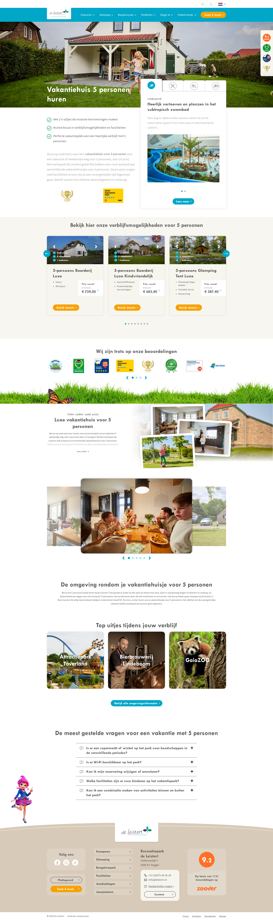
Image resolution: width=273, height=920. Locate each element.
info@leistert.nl (157, 879)
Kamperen (86, 14)
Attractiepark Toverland (75, 660)
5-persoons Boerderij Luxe (72, 273)
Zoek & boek (212, 15)
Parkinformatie (185, 14)
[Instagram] (66, 863)
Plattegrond (65, 880)
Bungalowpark (125, 14)
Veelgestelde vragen (160, 886)
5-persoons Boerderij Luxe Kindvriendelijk (133, 273)
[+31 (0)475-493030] (211, 4)
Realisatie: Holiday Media (78, 916)
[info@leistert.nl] (202, 4)
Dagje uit (165, 14)
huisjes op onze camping (100, 447)
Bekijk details (65, 307)
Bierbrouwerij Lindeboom (136, 660)
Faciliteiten (147, 14)
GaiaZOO (198, 660)
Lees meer (182, 201)
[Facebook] (57, 863)
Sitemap (222, 916)
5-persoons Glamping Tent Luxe (196, 273)
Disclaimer (196, 916)
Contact (159, 894)
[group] (79, 366)
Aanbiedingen (105, 884)
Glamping (105, 14)
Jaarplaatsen (104, 892)
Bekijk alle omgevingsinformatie (135, 703)
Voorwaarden (210, 916)
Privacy (186, 916)
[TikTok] (75, 863)
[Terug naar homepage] (59, 13)
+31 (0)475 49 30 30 (159, 875)
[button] (182, 191)
